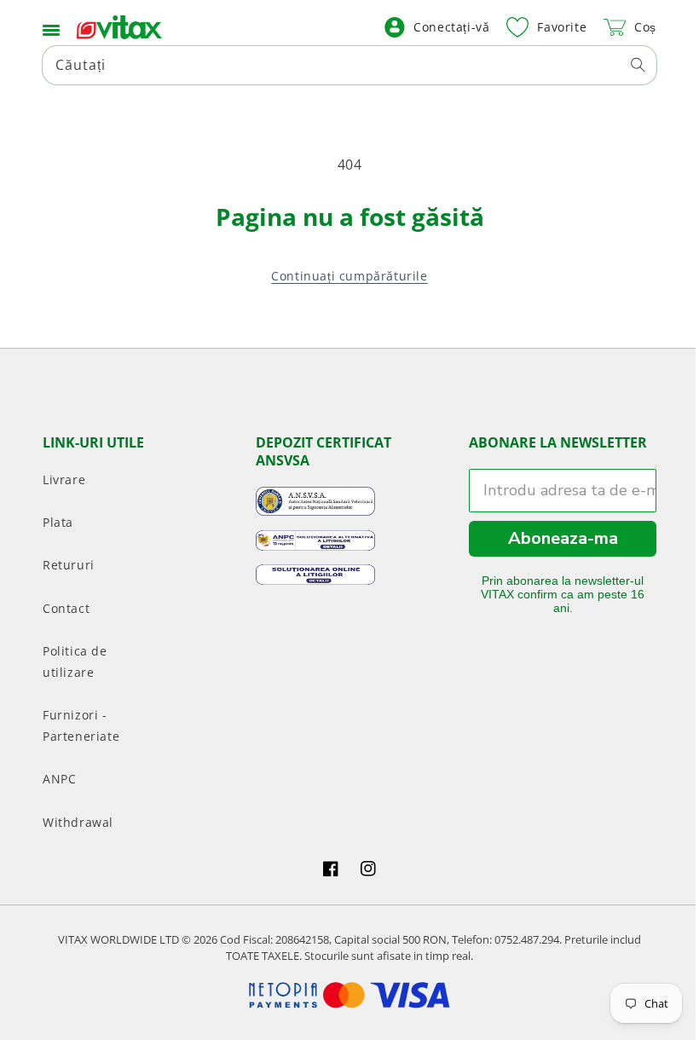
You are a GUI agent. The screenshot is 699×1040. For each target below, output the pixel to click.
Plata (58, 522)
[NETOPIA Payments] (343, 995)
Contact (66, 608)
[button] (51, 27)
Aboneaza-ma (552, 538)
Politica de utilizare (75, 661)
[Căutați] (625, 65)
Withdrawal (78, 822)
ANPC (59, 779)
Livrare (64, 479)
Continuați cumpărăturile (343, 276)
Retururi (69, 565)
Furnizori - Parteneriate (81, 725)
